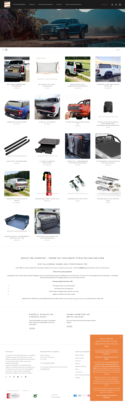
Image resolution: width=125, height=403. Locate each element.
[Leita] (116, 4)
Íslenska (104, 4)
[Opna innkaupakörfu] (120, 5)
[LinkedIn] (25, 377)
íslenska (25, 390)
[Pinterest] (14, 377)
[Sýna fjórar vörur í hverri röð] (6, 49)
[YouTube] (17, 377)
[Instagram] (10, 377)
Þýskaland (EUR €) (13, 390)
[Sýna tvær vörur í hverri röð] (3, 49)
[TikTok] (21, 377)
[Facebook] (6, 377)
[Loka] (121, 336)
